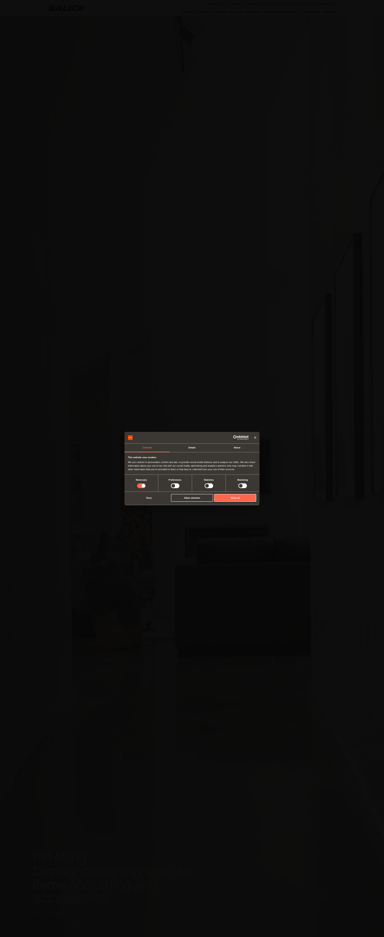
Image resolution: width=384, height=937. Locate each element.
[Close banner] (255, 438)
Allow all (235, 498)
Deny (149, 498)
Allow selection (192, 498)
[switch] (175, 485)
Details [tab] (192, 447)
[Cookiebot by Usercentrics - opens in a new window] (235, 437)
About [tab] (237, 447)
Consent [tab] (147, 447)
